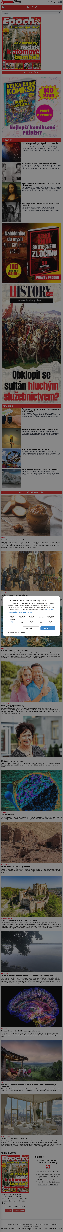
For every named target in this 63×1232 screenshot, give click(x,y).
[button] (31, 612)
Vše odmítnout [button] (31, 628)
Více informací (50, 609)
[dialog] (31, 616)
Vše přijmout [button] (48, 628)
